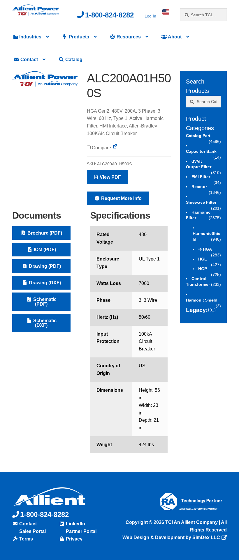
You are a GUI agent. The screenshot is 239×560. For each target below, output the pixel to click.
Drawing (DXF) (44, 282)
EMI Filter (200, 176)
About (174, 36)
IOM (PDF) (44, 249)
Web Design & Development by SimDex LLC (171, 537)
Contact (28, 59)
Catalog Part (198, 135)
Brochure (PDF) (44, 233)
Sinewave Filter (201, 202)
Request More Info (121, 198)
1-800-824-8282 (109, 15)
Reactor (199, 186)
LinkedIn (75, 523)
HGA (207, 249)
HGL (202, 259)
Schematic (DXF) (44, 323)
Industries (29, 36)
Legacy (196, 310)
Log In (150, 16)
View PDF (110, 177)
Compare (101, 147)
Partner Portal (80, 531)
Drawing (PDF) (44, 266)
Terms (25, 538)
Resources (128, 36)
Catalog (73, 59)
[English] (166, 12)
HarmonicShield (201, 300)
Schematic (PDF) (44, 301)
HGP (202, 268)
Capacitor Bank (201, 151)
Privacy (73, 538)
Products (78, 36)
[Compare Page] (115, 147)
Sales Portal (32, 531)
